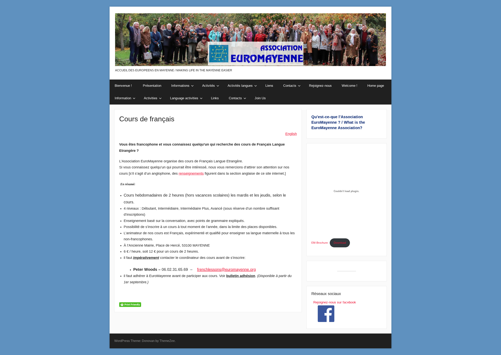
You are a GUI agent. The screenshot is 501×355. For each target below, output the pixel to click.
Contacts (289, 86)
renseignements (191, 173)
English (291, 134)
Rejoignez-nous (320, 86)
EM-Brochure (319, 242)
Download (340, 242)
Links (215, 98)
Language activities (184, 98)
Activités (208, 86)
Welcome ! (349, 86)
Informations (180, 86)
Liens (269, 86)
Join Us (260, 98)
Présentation (152, 86)
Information (123, 98)
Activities (150, 98)
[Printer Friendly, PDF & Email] (130, 304)
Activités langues (240, 86)
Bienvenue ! (124, 86)
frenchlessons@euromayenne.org (226, 269)
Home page (375, 86)
